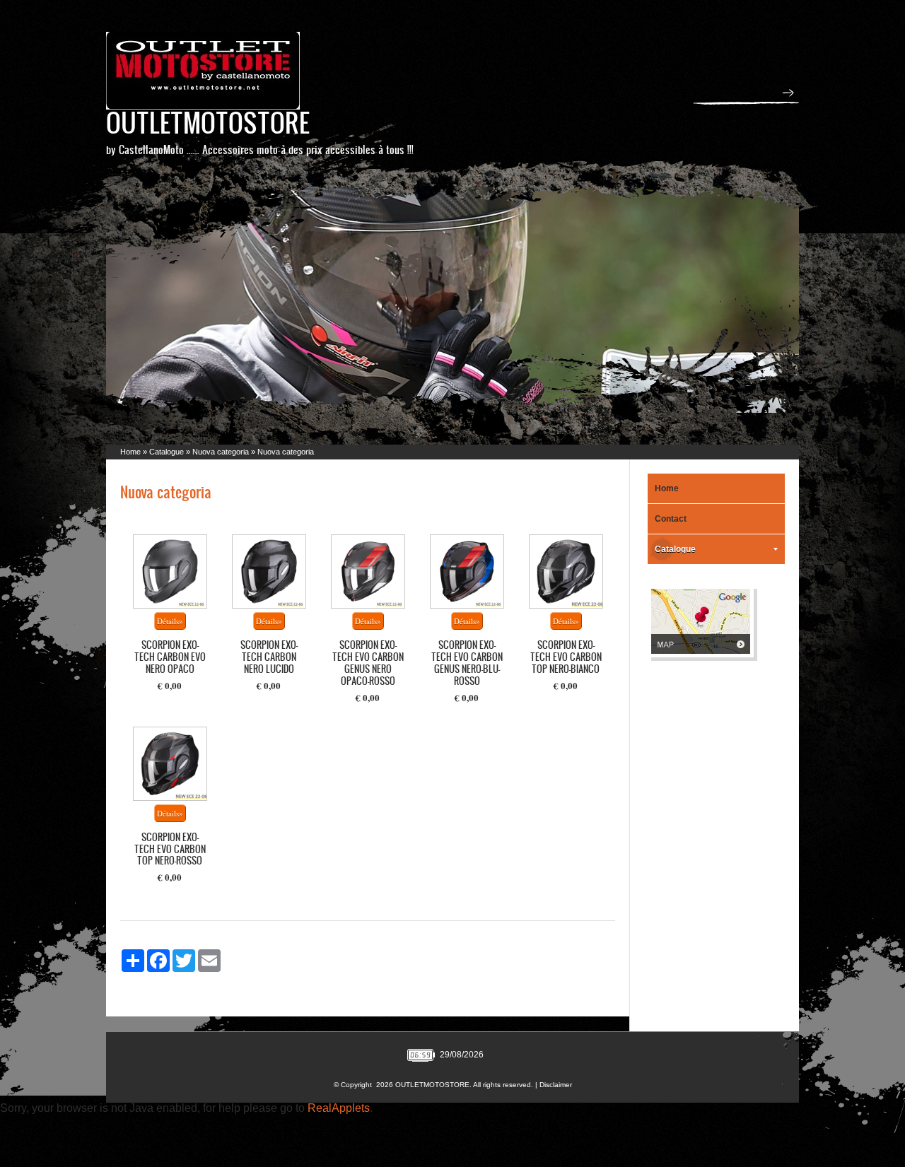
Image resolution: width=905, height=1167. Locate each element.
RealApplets (339, 1108)
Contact (671, 519)
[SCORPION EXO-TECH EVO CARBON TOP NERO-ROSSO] (170, 763)
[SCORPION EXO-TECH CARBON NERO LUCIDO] (269, 571)
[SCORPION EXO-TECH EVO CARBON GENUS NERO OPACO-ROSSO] (368, 571)
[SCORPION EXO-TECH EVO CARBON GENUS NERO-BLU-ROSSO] (467, 571)
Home (130, 451)
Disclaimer (555, 1085)
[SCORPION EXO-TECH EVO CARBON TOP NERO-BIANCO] (566, 571)
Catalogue (166, 451)
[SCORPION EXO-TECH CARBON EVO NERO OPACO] (170, 571)
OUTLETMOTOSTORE (208, 122)
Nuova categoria (220, 451)
